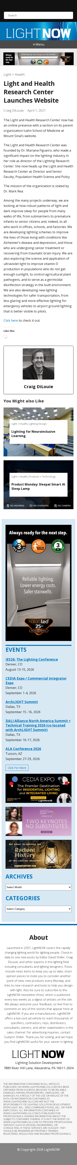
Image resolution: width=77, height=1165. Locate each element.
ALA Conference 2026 (23, 749)
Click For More (17, 768)
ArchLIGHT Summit (22, 702)
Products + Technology (42, 476)
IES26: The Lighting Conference (32, 659)
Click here (11, 320)
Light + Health (14, 74)
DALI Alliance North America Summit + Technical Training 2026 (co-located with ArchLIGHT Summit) (38, 725)
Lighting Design (38, 423)
